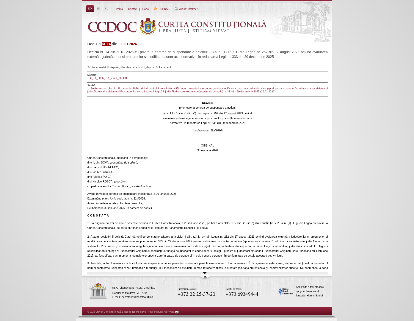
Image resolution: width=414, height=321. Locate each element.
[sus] (205, 278)
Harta (145, 9)
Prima (119, 9)
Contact (132, 9)
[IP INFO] (177, 311)
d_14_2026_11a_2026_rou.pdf (108, 77)
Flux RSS (163, 9)
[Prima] (179, 42)
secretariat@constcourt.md (137, 297)
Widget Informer (188, 9)
